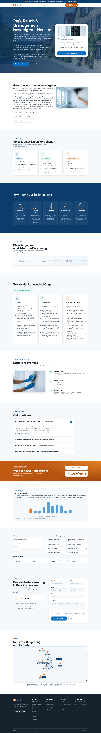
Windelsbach (35, 711)
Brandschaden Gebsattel (53, 539)
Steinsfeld (34, 709)
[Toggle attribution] (86, 681)
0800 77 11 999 (72, 1)
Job (56, 5)
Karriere (86, 730)
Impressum (74, 730)
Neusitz (25, 13)
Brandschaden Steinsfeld (53, 544)
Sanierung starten (76, 467)
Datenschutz (80, 730)
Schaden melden (20, 64)
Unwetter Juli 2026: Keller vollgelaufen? (20, 560)
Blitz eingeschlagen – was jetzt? (58, 560)
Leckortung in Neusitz (19, 543)
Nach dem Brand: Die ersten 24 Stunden (77, 560)
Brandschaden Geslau (52, 548)
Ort (52, 593)
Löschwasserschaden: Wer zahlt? (39, 560)
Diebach (34, 716)
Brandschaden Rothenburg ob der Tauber (76, 540)
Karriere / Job (64, 707)
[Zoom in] (86, 648)
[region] (50, 664)
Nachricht (53, 600)
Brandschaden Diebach (73, 548)
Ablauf (39, 5)
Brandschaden (49, 704)
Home (26, 5)
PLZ (70, 587)
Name (53, 580)
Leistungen (32, 5)
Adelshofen (34, 719)
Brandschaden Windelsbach (74, 544)
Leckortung (49, 707)
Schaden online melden (80, 704)
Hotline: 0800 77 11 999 (80, 701)
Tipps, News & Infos (48, 5)
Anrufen (36, 64)
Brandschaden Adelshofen (53, 552)
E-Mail (71, 580)
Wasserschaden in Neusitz (20, 539)
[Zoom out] (86, 650)
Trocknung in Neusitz (19, 547)
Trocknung (48, 709)
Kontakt (61, 5)
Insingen (34, 721)
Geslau (33, 714)
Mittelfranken (20, 13)
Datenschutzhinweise (63, 613)
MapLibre (83, 680)
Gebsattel (34, 701)
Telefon (53, 587)
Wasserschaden (50, 701)
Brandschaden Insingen (73, 552)
